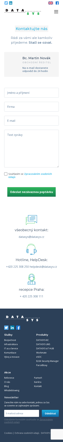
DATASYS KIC (42, 340)
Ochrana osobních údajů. (27, 433)
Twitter (6, 3)
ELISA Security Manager (47, 361)
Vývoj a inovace (11, 356)
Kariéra (37, 382)
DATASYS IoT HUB (45, 348)
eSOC (39, 356)
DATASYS (22, 318)
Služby (8, 334)
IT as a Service (11, 348)
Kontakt (38, 386)
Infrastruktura (11, 344)
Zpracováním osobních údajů (30, 175)
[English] (50, 3)
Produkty (42, 334)
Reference (9, 377)
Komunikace (10, 352)
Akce (7, 372)
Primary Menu (56, 11)
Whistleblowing (11, 390)
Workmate (41, 352)
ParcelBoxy (41, 365)
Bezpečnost (10, 340)
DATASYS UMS (43, 344)
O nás (7, 382)
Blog (6, 386)
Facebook (57, 3)
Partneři (38, 377)
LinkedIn (10, 3)
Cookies (8, 433)
